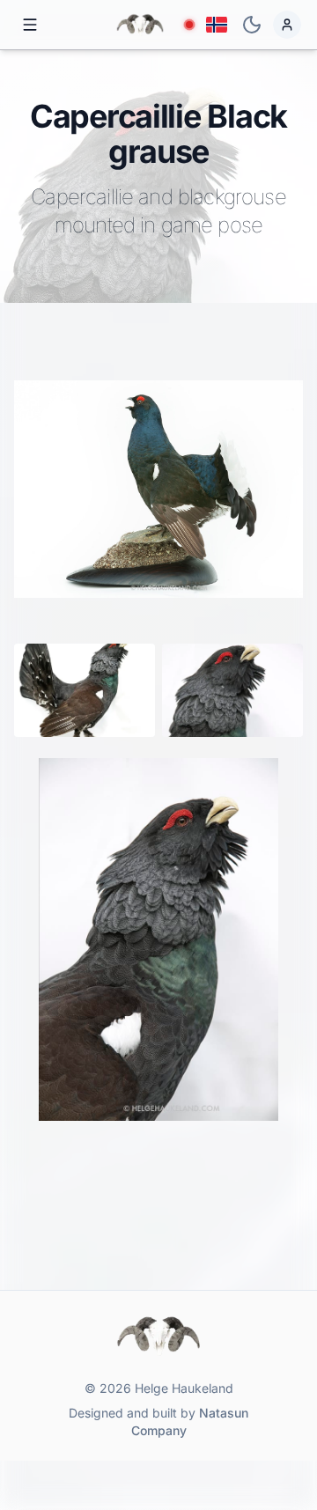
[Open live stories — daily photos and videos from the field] (189, 24)
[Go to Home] (140, 24)
